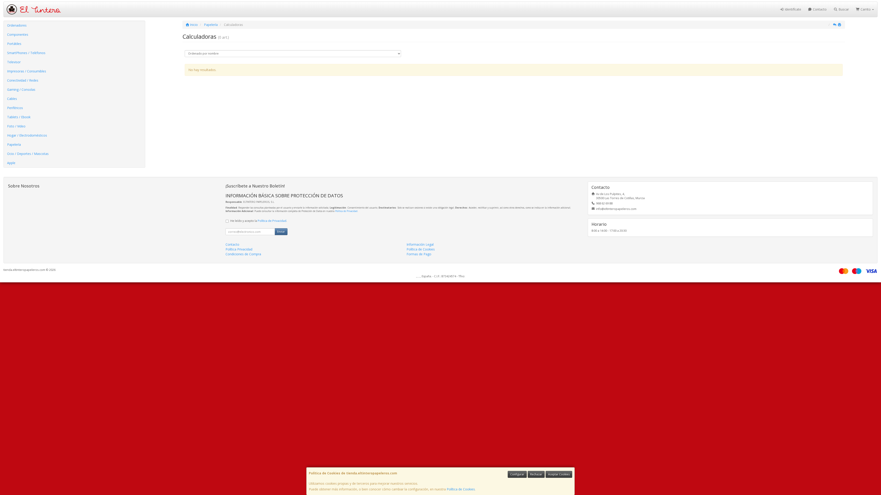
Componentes (17, 34)
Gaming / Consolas (21, 89)
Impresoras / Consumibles (26, 71)
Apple (11, 163)
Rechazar (536, 474)
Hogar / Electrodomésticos (27, 135)
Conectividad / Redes (22, 80)
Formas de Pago (419, 254)
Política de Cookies (461, 489)
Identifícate (792, 9)
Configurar (517, 474)
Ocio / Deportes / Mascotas (28, 153)
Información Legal (420, 244)
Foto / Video (16, 126)
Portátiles (14, 43)
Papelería (14, 144)
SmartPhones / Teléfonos (26, 53)
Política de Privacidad (346, 211)
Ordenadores (17, 25)
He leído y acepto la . (258, 221)
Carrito (866, 9)
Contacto (819, 9)
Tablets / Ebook (19, 117)
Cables (12, 98)
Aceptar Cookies (559, 474)
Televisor (14, 62)
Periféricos (15, 108)
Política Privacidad (239, 249)
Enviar (281, 232)
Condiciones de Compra (243, 254)
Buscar (843, 9)
